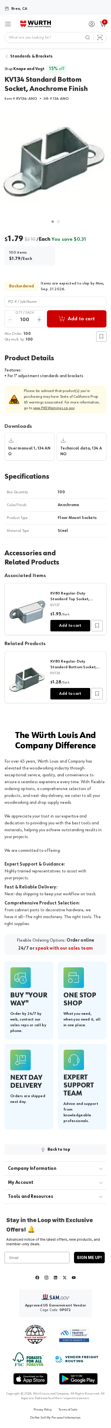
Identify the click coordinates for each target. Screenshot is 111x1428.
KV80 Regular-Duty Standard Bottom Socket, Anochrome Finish (73, 667)
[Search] (88, 37)
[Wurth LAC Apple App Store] (30, 1379)
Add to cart (70, 626)
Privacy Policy (43, 1409)
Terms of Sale (68, 1409)
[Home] (35, 24)
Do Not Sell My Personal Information (55, 1417)
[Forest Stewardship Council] (28, 1359)
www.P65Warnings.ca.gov (54, 408)
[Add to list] (97, 625)
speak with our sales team (64, 948)
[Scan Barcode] (100, 37)
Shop (24, 69)
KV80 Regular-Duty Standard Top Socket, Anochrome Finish (70, 599)
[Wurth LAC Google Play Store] (78, 1379)
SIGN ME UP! (89, 1257)
